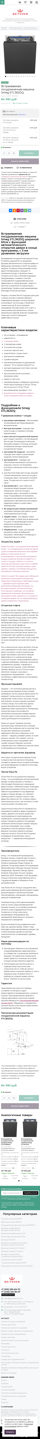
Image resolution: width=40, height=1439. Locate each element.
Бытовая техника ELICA (10, 1230)
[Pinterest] (18, 210)
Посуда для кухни (8, 1347)
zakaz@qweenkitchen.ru (13, 1299)
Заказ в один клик (20, 161)
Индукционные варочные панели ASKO (17, 1266)
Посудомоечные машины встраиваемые (20, 200)
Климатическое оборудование (13, 1334)
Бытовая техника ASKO (10, 1254)
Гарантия (4, 1384)
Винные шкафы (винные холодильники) (17, 1331)
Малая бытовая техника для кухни (14, 1340)
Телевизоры (6, 1356)
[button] (5, 76)
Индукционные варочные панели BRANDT (18, 1225)
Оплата (4, 1380)
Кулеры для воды (8, 1337)
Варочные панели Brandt (11, 1222)
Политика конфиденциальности (14, 1393)
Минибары (5, 1344)
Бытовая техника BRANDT (11, 1219)
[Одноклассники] (14, 210)
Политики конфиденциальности (18, 1198)
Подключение (7, 1387)
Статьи (3, 1399)
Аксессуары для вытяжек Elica (13, 1237)
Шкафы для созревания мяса (12, 1359)
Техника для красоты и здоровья (14, 1328)
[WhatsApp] (25, 210)
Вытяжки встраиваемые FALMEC (14, 1243)
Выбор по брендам (16, 198)
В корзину (29, 153)
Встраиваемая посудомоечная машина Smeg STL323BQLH (7, 1141)
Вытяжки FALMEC (8, 1240)
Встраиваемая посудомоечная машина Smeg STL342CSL (27, 1141)
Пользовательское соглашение (13, 1396)
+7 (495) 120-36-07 (10, 1292)
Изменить (22, 115)
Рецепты (4, 1402)
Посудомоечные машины (23, 202)
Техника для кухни (7, 202)
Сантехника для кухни (10, 1353)
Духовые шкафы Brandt (10, 1228)
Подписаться (30, 1193)
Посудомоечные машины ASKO (13, 1263)
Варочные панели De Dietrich (13, 1248)
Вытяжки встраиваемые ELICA (13, 1233)
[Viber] (22, 210)
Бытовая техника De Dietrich (12, 1245)
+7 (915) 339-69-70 (10, 1289)
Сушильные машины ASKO (11, 1260)
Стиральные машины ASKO (12, 1256)
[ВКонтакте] (10, 210)
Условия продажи (8, 1390)
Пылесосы (5, 1350)
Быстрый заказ (14, 1177)
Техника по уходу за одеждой (13, 1322)
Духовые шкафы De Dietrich (12, 1251)
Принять (10, 1432)
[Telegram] (29, 210)
